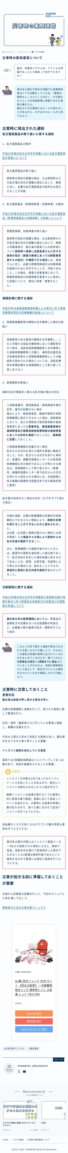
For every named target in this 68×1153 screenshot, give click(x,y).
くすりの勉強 (39, 52)
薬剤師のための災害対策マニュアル (24, 907)
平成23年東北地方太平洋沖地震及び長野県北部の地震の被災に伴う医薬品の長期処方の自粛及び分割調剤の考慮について (33, 601)
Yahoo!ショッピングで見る (34, 1029)
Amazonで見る (34, 1013)
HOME (5, 1140)
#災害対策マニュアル (14, 1049)
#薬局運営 (34, 1049)
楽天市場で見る (34, 1021)
